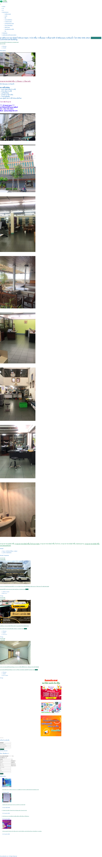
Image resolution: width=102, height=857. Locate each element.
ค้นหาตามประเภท (5, 12)
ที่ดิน (5, 17)
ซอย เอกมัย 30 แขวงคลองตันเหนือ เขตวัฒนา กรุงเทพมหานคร (12, 628)
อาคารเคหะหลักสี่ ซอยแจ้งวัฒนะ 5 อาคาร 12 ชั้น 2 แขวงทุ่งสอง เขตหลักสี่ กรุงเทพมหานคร (17, 669)
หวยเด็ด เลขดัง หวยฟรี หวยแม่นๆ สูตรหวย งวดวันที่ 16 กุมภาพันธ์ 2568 (13, 804)
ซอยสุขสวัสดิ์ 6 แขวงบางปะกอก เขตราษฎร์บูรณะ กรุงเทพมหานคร (12, 589)
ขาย (3, 8)
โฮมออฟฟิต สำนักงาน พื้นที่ (9, 29)
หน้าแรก (3, 6)
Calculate (2, 749)
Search (1, 773)
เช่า (3, 10)
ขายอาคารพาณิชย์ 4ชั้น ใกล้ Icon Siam (27, 544)
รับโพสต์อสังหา (4, 33)
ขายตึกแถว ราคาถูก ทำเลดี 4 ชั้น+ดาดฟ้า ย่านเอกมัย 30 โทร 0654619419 (14, 625)
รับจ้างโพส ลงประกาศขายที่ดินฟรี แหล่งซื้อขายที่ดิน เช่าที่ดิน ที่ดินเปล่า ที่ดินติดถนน (15, 816)
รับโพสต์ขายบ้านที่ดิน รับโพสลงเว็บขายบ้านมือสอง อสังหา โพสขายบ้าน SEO (14, 810)
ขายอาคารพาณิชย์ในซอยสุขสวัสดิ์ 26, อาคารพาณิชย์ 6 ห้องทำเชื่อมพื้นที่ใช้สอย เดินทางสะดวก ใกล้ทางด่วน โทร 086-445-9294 (24, 586)
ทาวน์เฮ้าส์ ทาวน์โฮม (8, 21)
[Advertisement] (51, 846)
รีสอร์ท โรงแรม (7, 27)
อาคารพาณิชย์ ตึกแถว (8, 19)
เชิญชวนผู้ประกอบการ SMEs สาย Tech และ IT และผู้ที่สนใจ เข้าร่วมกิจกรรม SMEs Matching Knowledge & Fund (20, 789)
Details (27, 589)
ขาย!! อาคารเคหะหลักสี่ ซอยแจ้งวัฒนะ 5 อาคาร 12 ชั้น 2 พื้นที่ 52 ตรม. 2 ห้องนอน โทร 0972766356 (19, 666)
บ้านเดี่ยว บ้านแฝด (8, 14)
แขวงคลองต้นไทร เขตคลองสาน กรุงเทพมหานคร (9, 42)
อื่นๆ (5, 31)
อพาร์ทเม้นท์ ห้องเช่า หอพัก (9, 23)
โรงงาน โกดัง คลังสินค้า (9, 25)
